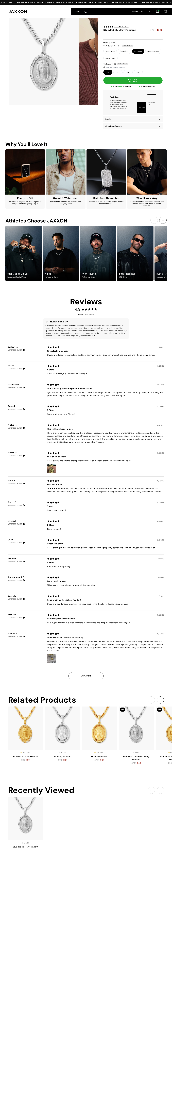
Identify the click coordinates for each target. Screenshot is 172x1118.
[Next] (163, 220)
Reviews (135, 11)
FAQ (142, 11)
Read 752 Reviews (121, 27)
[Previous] (154, 220)
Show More (86, 675)
